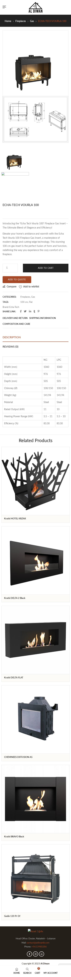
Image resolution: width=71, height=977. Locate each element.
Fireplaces (20, 21)
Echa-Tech (14, 307)
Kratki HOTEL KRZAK (15, 519)
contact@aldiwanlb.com (38, 943)
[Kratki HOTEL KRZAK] (35, 481)
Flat (31, 302)
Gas (32, 21)
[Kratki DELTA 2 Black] (35, 560)
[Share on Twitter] (25, 311)
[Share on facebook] (21, 311)
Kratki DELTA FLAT (13, 678)
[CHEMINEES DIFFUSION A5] (35, 719)
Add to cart (46, 268)
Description (12, 337)
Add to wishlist (31, 287)
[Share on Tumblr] (34, 311)
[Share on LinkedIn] (30, 311)
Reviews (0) (10, 346)
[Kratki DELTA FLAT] (35, 640)
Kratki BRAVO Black (14, 837)
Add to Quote (17, 280)
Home (8, 21)
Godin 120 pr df (12, 916)
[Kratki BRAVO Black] (35, 799)
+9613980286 (39, 947)
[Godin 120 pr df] (35, 878)
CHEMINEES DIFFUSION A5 (18, 757)
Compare (11, 287)
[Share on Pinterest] (38, 311)
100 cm (24, 302)
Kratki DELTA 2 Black (14, 598)
